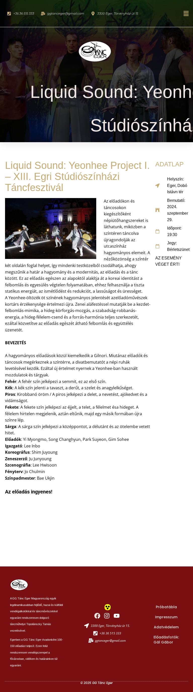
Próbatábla (166, 606)
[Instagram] (107, 615)
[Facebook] (97, 615)
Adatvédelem (166, 627)
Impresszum (166, 617)
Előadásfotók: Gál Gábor (166, 640)
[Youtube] (116, 615)
